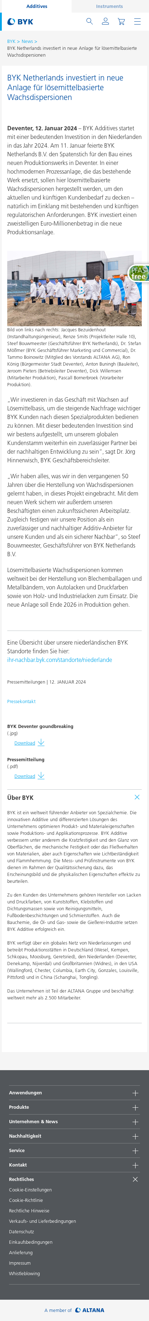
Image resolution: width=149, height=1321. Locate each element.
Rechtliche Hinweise (29, 1210)
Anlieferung (21, 1252)
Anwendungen (25, 1092)
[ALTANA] (90, 1310)
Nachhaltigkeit (25, 1136)
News (27, 41)
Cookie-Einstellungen (30, 1190)
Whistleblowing (24, 1273)
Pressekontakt (21, 701)
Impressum (20, 1263)
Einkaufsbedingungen (30, 1242)
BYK (11, 41)
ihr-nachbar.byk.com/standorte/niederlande (59, 659)
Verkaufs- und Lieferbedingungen (42, 1221)
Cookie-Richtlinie (26, 1200)
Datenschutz (21, 1231)
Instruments (109, 6)
